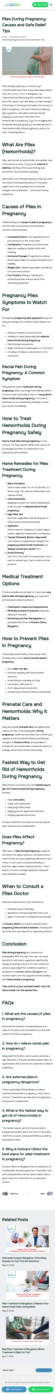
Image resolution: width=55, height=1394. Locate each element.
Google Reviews (16, 1389)
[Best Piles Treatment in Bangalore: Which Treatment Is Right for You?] (27, 1331)
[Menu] (51, 4)
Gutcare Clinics (18, 94)
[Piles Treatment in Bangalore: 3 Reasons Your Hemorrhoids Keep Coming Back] (27, 1285)
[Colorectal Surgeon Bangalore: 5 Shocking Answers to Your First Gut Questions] (27, 1239)
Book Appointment (43, 1389)
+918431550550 (44, 1370)
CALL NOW (42, 4)
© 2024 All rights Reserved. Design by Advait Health (27, 1382)
